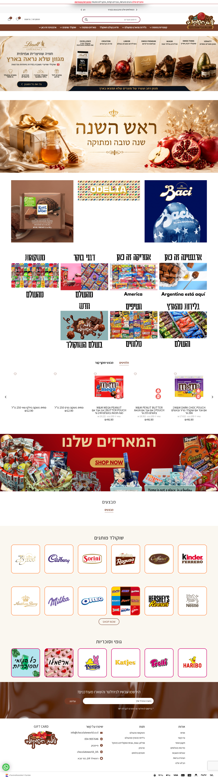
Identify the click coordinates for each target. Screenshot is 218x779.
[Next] (81, 10)
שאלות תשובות (178, 753)
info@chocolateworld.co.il (84, 732)
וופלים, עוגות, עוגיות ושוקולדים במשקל (128, 742)
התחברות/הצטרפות (83, 2)
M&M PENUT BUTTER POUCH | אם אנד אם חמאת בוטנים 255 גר (149, 410)
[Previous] (136, 10)
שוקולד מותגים (69, 27)
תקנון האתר (180, 742)
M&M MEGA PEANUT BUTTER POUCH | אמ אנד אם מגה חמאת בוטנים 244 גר (109, 410)
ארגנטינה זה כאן (49, 27)
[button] (175, 374)
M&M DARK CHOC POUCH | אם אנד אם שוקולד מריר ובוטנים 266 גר (189, 410)
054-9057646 (91, 739)
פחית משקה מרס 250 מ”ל (69, 407)
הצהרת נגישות (179, 758)
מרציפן (142, 747)
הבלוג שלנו (180, 763)
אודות (182, 732)
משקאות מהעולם (137, 732)
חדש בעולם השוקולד (109, 27)
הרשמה (27, 19)
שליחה (73, 701)
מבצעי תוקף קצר (104, 363)
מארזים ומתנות (89, 27)
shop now (109, 621)
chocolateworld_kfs (87, 751)
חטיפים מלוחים (138, 753)
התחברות (36, 19)
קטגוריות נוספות (159, 27)
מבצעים (109, 510)
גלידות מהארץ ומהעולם (135, 27)
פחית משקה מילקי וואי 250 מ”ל (29, 407)
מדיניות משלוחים (178, 747)
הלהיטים (124, 363)
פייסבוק (94, 745)
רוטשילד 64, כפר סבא (88, 758)
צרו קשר (181, 737)
